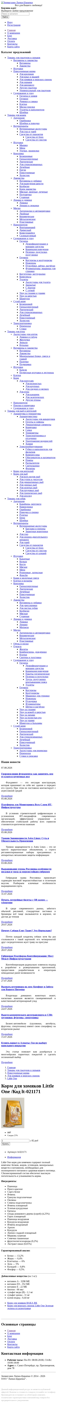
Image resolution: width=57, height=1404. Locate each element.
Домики (23, 202)
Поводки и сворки (29, 512)
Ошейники (25, 120)
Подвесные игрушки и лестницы (36, 372)
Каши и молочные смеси (26, 578)
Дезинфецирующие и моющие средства (37, 667)
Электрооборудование (31, 446)
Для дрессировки (28, 605)
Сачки (29, 430)
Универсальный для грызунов (35, 90)
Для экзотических (35, 397)
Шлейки (23, 112)
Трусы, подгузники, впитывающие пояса (36, 680)
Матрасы (24, 627)
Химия (29, 443)
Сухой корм (19, 301)
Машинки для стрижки (38, 695)
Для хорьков (25, 82)
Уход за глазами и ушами (32, 293)
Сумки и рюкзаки (28, 756)
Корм (16, 378)
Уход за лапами (27, 715)
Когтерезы (31, 690)
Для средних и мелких (37, 389)
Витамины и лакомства (25, 60)
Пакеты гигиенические (38, 674)
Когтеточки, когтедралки (32, 274)
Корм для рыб (20, 474)
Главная (11, 30)
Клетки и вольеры (22, 580)
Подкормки (25, 364)
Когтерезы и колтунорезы (39, 260)
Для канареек (32, 394)
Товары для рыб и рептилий (21, 411)
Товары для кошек (16, 115)
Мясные (23, 613)
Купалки (23, 345)
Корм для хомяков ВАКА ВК (22, 1303)
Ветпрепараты (20, 126)
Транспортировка (22, 323)
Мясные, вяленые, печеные (33, 192)
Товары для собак (16, 498)
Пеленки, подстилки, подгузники (37, 253)
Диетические (26, 161)
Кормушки (31, 427)
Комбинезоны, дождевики (33, 652)
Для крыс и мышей (29, 76)
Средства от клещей (36, 553)
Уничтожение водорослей (39, 441)
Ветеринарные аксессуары (33, 129)
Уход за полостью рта (30, 717)
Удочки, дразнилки (29, 150)
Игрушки (18, 68)
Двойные (24, 213)
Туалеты (23, 279)
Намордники (26, 506)
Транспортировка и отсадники (36, 437)
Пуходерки (31, 701)
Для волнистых (33, 383)
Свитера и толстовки (30, 657)
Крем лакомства (27, 189)
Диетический (26, 309)
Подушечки (25, 194)
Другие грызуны (28, 87)
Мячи (22, 148)
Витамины (25, 63)
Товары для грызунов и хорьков (23, 57)
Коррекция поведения (37, 249)
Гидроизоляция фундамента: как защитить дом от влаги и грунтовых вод (27, 775)
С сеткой (30, 290)
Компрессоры (33, 454)
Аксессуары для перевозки (33, 750)
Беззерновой (25, 304)
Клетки (23, 104)
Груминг (23, 98)
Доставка (12, 38)
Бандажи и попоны (35, 528)
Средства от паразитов (31, 134)
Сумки (22, 328)
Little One (12, 1078)
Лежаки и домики (22, 200)
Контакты (12, 44)
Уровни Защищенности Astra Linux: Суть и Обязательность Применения (25, 839)
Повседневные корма (24, 71)
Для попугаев (26, 380)
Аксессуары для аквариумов (40, 419)
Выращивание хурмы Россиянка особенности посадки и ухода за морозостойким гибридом (26, 870)
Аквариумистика (28, 416)
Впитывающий (27, 227)
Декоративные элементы (38, 424)
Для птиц (24, 391)
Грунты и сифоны (35, 422)
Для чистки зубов (28, 608)
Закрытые (31, 285)
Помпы (29, 460)
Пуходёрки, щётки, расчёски (40, 265)
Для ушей (24, 542)
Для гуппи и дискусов (31, 479)
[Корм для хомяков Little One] (12, 1127)
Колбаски (24, 186)
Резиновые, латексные (31, 572)
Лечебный (24, 315)
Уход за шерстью (28, 296)
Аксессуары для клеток (25, 334)
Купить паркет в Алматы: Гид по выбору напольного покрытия (24, 1044)
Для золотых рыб (28, 487)
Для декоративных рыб (31, 482)
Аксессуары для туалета (38, 282)
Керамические (26, 216)
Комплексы (25, 276)
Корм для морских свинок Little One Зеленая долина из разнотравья (30, 1307)
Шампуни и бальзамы (30, 723)
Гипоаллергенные (28, 159)
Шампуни (24, 298)
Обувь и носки (21, 643)
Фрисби (23, 575)
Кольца (23, 561)
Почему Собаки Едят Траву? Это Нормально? (26, 930)
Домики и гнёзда (28, 337)
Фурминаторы (33, 704)
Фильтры (30, 468)
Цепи (22, 517)
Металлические (27, 219)
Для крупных (32, 386)
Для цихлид (25, 496)
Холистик (24, 175)
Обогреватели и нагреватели (40, 457)
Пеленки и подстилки (37, 676)
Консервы (18, 153)
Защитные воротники (37, 531)
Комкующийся (27, 233)
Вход (9, 22)
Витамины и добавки (30, 181)
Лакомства (24, 66)
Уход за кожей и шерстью (32, 712)
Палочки (24, 361)
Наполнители (20, 224)
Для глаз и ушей (27, 131)
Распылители (32, 463)
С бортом (30, 287)
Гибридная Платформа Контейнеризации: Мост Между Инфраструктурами (27, 957)
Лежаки (23, 624)
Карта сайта (13, 46)
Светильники (33, 465)
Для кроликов (26, 74)
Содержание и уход (23, 93)
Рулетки (23, 515)
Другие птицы (33, 400)
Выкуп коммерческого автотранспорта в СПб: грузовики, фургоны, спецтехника (27, 1016)
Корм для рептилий (23, 471)
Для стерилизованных (30, 164)
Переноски (25, 326)
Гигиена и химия (28, 96)
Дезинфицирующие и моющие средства (37, 245)
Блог (9, 35)
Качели (23, 370)
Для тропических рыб (30, 493)
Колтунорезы (32, 693)
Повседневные (27, 172)
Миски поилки (27, 107)
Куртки (23, 654)
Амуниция (18, 118)
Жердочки (24, 339)
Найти (5, 17)
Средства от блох (34, 137)
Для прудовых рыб (29, 490)
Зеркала (23, 342)
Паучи (22, 170)
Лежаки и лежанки (29, 205)
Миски (17, 208)
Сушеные (24, 197)
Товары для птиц (16, 331)
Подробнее (7, 796)
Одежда (17, 646)
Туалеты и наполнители (31, 109)
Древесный (25, 230)
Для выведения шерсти (31, 183)
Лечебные (24, 167)
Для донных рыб (28, 485)
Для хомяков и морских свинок (35, 79)
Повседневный (27, 317)
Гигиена (23, 241)
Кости (22, 564)
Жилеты (23, 649)
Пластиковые (26, 222)
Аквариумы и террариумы (27, 413)
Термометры (32, 433)
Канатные (24, 559)
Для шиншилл (26, 85)
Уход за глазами (27, 709)
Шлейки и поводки (29, 123)
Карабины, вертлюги (30, 504)
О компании (13, 33)
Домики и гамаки (28, 101)
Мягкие (23, 567)
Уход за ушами (27, 720)
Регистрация (13, 25)
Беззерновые (26, 156)
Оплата (11, 41)
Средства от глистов (36, 139)
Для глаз (23, 534)
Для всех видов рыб (29, 476)
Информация (14, 1157)
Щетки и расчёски (35, 706)
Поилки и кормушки (24, 405)
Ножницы (31, 263)
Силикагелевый (27, 235)
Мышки (23, 145)
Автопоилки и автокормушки (34, 211)
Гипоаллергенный (28, 307)
